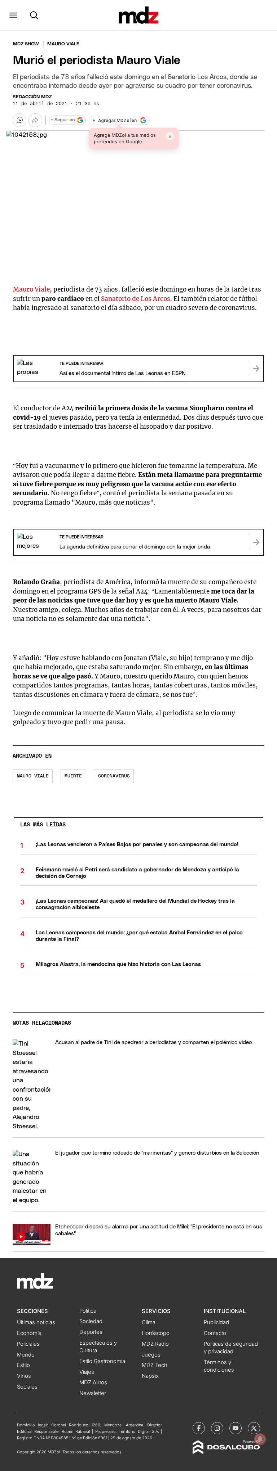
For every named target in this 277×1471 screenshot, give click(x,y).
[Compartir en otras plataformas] (35, 120)
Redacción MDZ (32, 97)
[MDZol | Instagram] (217, 1428)
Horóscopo (156, 1333)
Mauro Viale (31, 289)
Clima (148, 1322)
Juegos (151, 1355)
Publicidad (216, 1322)
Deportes (90, 1332)
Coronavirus (114, 776)
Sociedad (90, 1321)
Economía (29, 1333)
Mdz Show (26, 44)
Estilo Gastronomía (102, 1361)
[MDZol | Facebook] (199, 1428)
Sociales (27, 1387)
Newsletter (92, 1393)
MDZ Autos (93, 1382)
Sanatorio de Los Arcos (135, 299)
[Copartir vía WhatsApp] (19, 120)
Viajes (86, 1372)
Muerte (73, 776)
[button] (13, 15)
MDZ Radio (155, 1344)
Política (87, 1311)
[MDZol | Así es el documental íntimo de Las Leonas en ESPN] (256, 368)
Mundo (26, 1355)
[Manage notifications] (260, 1439)
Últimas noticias (36, 1322)
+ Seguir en (63, 120)
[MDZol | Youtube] (235, 1428)
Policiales (28, 1344)
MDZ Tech (154, 1365)
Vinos (24, 1376)
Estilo (23, 1365)
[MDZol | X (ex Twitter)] (254, 1428)
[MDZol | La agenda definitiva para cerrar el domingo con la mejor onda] (256, 542)
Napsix (150, 1376)
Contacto (215, 1333)
